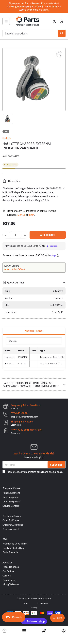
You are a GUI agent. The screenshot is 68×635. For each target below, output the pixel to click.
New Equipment (10, 496)
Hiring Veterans (10, 584)
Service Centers (10, 505)
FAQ (4, 539)
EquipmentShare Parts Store (38, 598)
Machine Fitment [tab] (34, 330)
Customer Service (11, 515)
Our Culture (8, 571)
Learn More (16, 424)
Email (7, 269)
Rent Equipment (11, 492)
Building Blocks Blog (13, 547)
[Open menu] (6, 21)
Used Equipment (11, 501)
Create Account (10, 528)
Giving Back (8, 579)
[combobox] (34, 33)
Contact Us (42, 603)
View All (14, 408)
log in (31, 214)
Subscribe (56, 464)
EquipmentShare (11, 488)
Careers (6, 575)
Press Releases (10, 566)
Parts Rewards (10, 552)
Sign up (21, 214)
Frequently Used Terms (15, 543)
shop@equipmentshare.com (24, 416)
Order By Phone (10, 520)
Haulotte (6, 138)
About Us (15, 433)
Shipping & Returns (12, 524)
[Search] (61, 33)
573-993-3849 (18, 269)
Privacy (34, 607)
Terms (25, 603)
